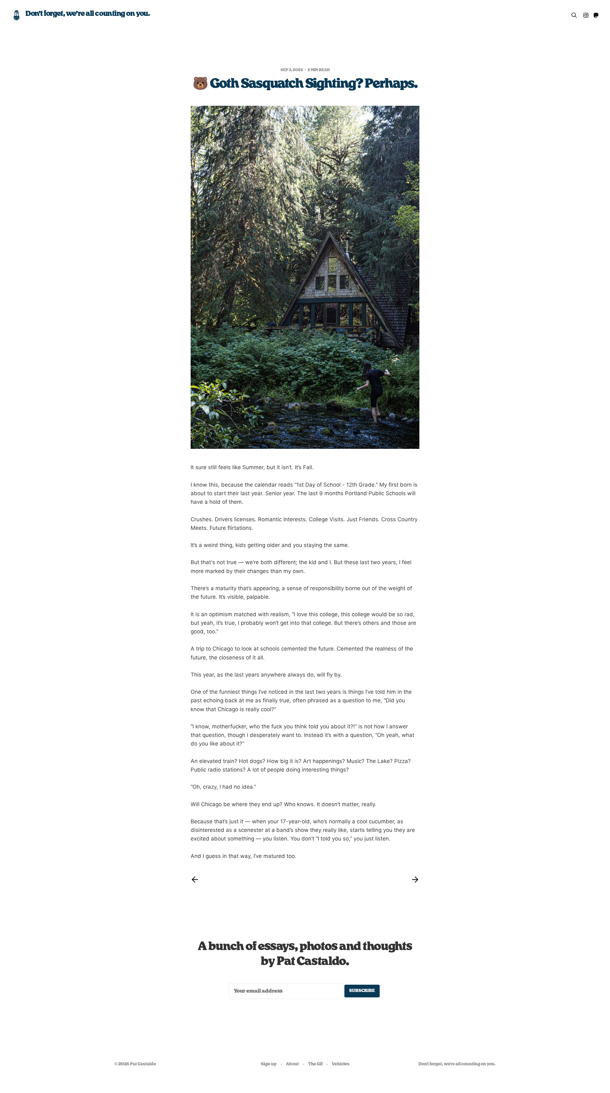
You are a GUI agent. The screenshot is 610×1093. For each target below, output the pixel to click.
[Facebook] (585, 15)
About (292, 1064)
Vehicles (340, 1064)
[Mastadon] (596, 15)
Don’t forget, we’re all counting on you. (87, 13)
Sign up (269, 1064)
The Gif (315, 1064)
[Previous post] (195, 879)
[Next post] (415, 879)
